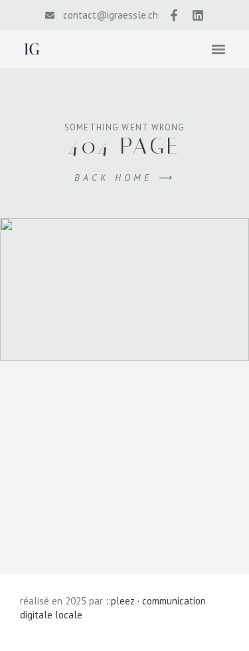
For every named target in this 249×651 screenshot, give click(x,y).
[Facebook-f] (174, 15)
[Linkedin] (198, 15)
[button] (218, 49)
